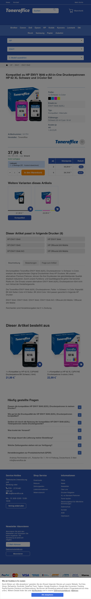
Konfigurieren (37, 590)
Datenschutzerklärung (62, 590)
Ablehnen (74, 590)
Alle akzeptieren (47, 595)
